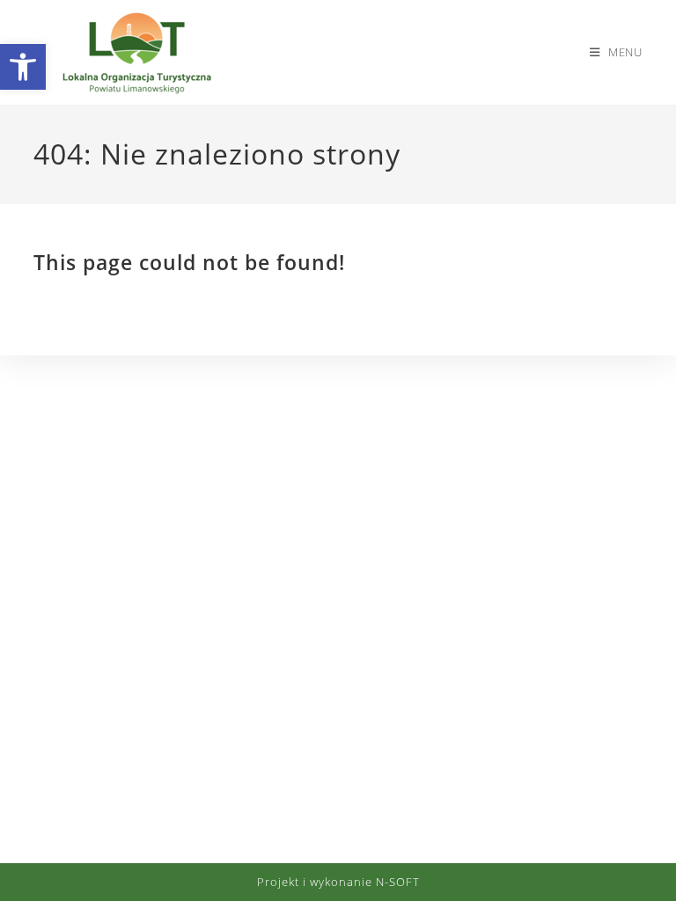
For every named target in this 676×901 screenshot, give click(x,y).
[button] (23, 67)
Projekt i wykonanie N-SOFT (338, 882)
